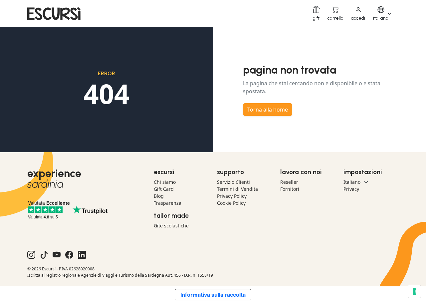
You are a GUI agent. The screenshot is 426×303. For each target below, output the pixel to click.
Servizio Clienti (233, 182)
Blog (159, 196)
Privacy (351, 189)
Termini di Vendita (237, 189)
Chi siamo (165, 182)
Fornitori (289, 189)
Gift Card (164, 189)
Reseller (289, 182)
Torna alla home (267, 109)
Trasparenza (167, 203)
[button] (358, 13)
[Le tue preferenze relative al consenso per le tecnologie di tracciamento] (414, 291)
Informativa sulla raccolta (213, 294)
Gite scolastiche (171, 225)
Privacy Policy (232, 196)
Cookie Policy (231, 203)
